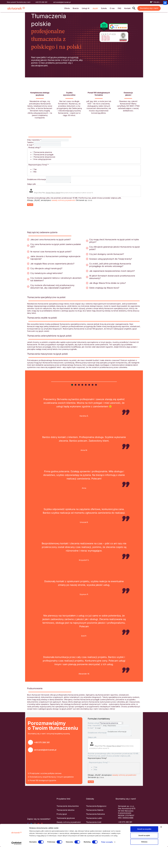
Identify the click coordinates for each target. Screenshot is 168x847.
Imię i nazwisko (34, 140)
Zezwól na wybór (144, 835)
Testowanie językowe (66, 818)
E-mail (30, 145)
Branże (76, 8)
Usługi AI (85, 8)
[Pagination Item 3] (79, 385)
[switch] (59, 841)
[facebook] (28, 823)
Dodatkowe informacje (36, 179)
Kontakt (127, 8)
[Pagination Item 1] (72, 385)
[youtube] (38, 823)
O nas (112, 8)
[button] (134, 8)
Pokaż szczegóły (107, 842)
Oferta (67, 8)
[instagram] (35, 823)
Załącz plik (31, 184)
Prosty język (62, 814)
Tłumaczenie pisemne (43, 152)
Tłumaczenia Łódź (93, 822)
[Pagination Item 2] (75, 385)
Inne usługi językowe (42, 159)
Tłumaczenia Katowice (95, 814)
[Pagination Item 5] (86, 385)
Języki (95, 8)
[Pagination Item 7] (92, 385)
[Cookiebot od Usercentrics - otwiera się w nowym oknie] (16, 843)
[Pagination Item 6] (89, 385)
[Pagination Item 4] (82, 385)
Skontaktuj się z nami (149, 8)
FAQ (119, 8)
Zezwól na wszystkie (144, 829)
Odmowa (144, 842)
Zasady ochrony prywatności (69, 822)
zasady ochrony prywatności (64, 200)
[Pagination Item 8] (96, 385)
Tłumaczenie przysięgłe (43, 155)
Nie (35, 172)
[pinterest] (42, 823)
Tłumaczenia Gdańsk (94, 810)
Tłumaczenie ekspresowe (44, 157)
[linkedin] (31, 823)
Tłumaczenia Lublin (94, 818)
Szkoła (104, 8)
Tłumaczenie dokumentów (68, 806)
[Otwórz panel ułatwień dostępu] (165, 3)
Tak (35, 169)
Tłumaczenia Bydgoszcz (96, 806)
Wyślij (30, 205)
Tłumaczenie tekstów (65, 810)
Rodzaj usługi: (93, 723)
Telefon (30, 142)
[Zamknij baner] (161, 827)
